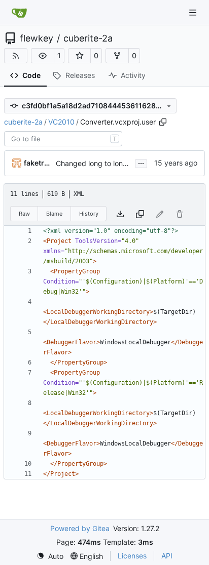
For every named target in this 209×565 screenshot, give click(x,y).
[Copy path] (162, 122)
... (141, 162)
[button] (42, 55)
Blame (54, 213)
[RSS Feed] (15, 55)
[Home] (19, 13)
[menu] (50, 556)
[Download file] (120, 214)
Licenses (132, 555)
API (166, 555)
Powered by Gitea (80, 528)
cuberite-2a (88, 38)
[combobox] (63, 138)
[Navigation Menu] (194, 12)
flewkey (36, 38)
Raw (24, 213)
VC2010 (61, 121)
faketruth (38, 162)
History (88, 213)
